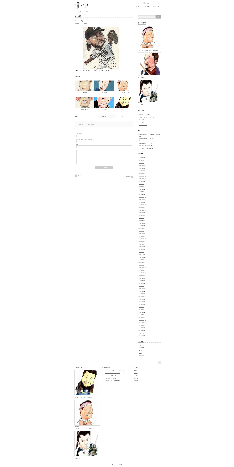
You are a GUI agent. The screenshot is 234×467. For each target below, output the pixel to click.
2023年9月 (141, 244)
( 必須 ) (79, 133)
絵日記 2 (120, 464)
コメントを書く (84, 23)
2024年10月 (141, 210)
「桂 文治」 (104, 109)
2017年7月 (141, 333)
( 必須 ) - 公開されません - (84, 139)
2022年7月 (141, 280)
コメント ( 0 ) (124, 116)
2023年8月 (141, 246)
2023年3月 (141, 259)
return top (159, 362)
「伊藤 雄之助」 (104, 92)
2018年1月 (141, 317)
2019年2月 (141, 293)
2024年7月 (141, 218)
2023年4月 (141, 257)
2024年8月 (141, 215)
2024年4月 (141, 225)
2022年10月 (141, 272)
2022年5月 (141, 286)
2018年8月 (141, 301)
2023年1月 (141, 265)
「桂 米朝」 (142, 122)
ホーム (139, 6)
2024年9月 (141, 212)
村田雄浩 (85, 92)
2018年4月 (141, 309)
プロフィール (156, 6)
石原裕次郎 (128, 176)
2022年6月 (141, 283)
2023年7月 (141, 249)
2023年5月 (141, 254)
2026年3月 (141, 168)
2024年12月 (141, 204)
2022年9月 (141, 275)
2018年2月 (141, 314)
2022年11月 (141, 270)
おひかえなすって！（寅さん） (124, 109)
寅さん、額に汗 (84, 109)
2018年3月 (141, 312)
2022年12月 (141, 267)
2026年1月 (141, 170)
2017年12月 (141, 320)
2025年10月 (141, 178)
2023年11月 (141, 238)
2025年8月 (141, 184)
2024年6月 (141, 220)
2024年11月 (141, 207)
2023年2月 (141, 262)
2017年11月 (141, 322)
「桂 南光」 (142, 148)
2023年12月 (141, 236)
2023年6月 (141, 252)
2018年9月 (141, 299)
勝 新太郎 (141, 77)
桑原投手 (79, 175)
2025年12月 (141, 173)
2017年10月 (141, 325)
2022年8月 (141, 278)
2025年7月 (141, 186)
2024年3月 (141, 228)
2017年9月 (141, 327)
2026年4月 (141, 165)
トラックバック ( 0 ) (107, 116)
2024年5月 (141, 223)
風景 (140, 355)
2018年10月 (141, 296)
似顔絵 (79, 11)
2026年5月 (141, 163)
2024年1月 (141, 233)
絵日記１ (147, 6)
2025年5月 (141, 191)
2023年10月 (141, 241)
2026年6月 (141, 160)
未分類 (140, 350)
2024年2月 (141, 231)
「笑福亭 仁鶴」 (143, 125)
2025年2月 (141, 199)
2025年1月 (141, 202)
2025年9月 (141, 181)
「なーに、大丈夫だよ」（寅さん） (124, 92)
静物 (140, 353)
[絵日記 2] (81, 8)
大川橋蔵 (140, 104)
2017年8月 (141, 330)
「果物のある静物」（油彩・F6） (146, 117)
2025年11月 (141, 176)
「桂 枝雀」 (142, 119)
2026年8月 (141, 157)
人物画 (140, 345)
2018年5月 (141, 307)
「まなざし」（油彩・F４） (145, 114)
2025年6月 (141, 189)
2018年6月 (141, 304)
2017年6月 (141, 335)
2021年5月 (141, 291)
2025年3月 (141, 197)
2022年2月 (141, 288)
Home (74, 11)
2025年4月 (141, 194)
